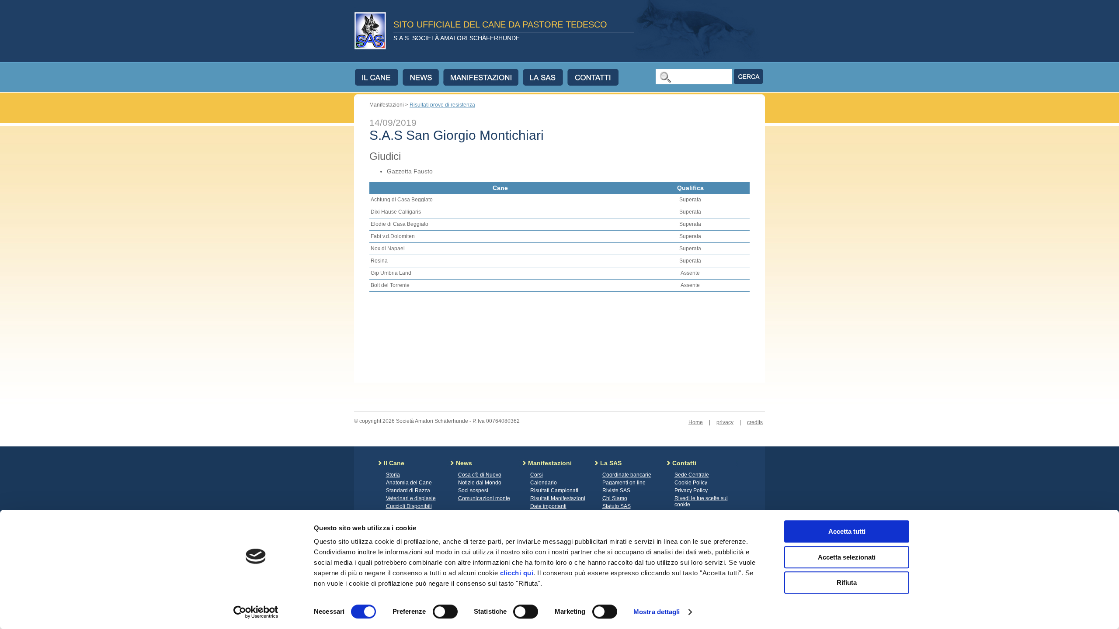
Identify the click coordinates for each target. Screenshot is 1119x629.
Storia (393, 475)
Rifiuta (847, 582)
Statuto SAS (616, 506)
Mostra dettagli (656, 611)
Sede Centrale (691, 475)
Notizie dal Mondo (479, 483)
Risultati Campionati (554, 490)
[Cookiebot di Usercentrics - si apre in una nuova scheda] (256, 612)
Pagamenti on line (624, 483)
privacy (724, 422)
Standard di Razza (408, 490)
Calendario (543, 483)
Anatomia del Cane (409, 483)
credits (755, 422)
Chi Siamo (614, 498)
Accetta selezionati (847, 557)
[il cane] (379, 77)
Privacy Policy (691, 490)
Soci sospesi (473, 490)
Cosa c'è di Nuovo (479, 475)
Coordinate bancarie (626, 475)
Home (695, 422)
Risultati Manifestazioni (557, 498)
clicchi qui (517, 573)
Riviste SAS (616, 490)
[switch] (445, 612)
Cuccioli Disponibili (409, 506)
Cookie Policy (690, 483)
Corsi (536, 475)
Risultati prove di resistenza (442, 105)
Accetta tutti (846, 531)
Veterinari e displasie (411, 498)
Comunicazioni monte (484, 498)
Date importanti (548, 506)
